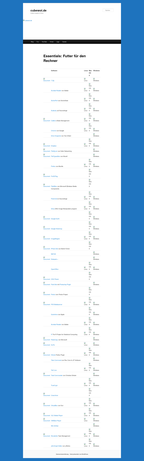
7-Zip (52, 80)
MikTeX (53, 254)
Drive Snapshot (56, 136)
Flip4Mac (54, 186)
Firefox (53, 166)
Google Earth (55, 219)
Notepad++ (54, 259)
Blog (32, 42)
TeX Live (54, 370)
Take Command (56, 360)
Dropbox (54, 146)
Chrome (53, 131)
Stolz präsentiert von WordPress (79, 454)
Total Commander (56, 375)
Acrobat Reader (56, 90)
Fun (38, 42)
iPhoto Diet (54, 249)
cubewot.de (38, 10)
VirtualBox (54, 405)
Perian (53, 294)
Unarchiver (54, 395)
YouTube (44, 42)
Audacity (54, 110)
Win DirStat (54, 426)
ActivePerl (54, 100)
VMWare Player (56, 421)
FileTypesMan (55, 156)
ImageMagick (55, 239)
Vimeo (51, 42)
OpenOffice (54, 269)
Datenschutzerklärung (62, 454)
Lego (58, 42)
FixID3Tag (54, 176)
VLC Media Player (57, 415)
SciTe (53, 345)
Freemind (54, 199)
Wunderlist (54, 436)
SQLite (53, 355)
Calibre (53, 121)
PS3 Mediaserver (56, 304)
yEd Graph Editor (56, 446)
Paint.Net (54, 284)
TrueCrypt (54, 385)
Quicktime (54, 314)
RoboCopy (54, 340)
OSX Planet (55, 279)
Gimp (53, 209)
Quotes (64, 42)
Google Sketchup (56, 229)
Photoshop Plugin (65, 284)
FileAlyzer (54, 151)
